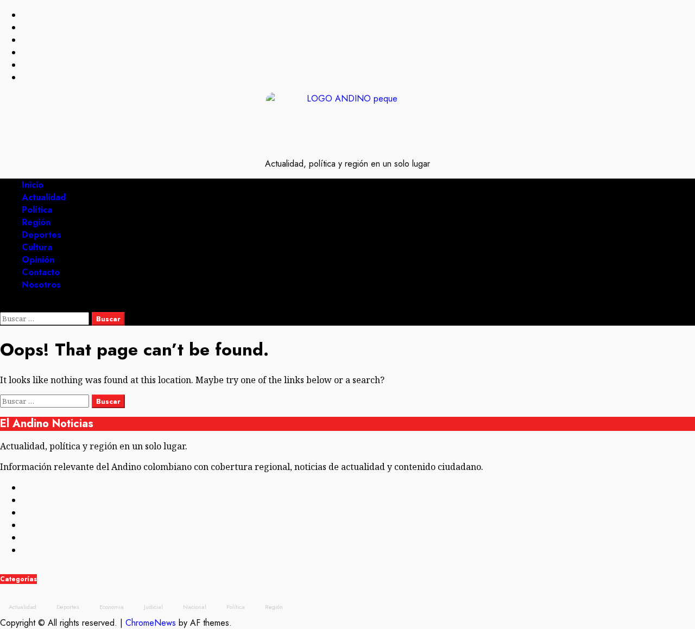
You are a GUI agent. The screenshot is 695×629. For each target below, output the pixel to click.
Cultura (37, 247)
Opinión (38, 259)
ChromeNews (150, 623)
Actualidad (44, 197)
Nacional (194, 606)
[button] (3, 306)
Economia (111, 606)
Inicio (32, 185)
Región (36, 222)
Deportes (41, 234)
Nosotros (41, 284)
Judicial (153, 606)
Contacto (41, 272)
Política (37, 210)
